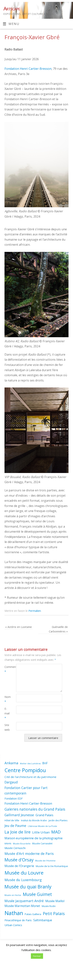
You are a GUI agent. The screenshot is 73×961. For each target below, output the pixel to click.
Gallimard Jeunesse (19, 815)
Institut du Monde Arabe (34, 820)
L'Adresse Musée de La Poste (42, 826)
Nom (7, 699)
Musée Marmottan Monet (22, 906)
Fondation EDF (13, 798)
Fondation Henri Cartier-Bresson (27, 69)
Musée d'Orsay (19, 860)
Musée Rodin (49, 906)
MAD (56, 832)
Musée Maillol (54, 901)
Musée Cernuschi (14, 848)
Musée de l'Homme (45, 860)
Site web (7, 727)
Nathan (13, 913)
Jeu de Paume (15, 825)
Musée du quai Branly (27, 886)
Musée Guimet (37, 894)
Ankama (11, 763)
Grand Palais (44, 815)
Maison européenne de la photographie (33, 838)
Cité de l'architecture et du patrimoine (30, 777)
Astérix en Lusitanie (18, 627)
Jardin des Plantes (57, 820)
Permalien (34, 611)
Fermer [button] (37, 956)
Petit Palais (54, 913)
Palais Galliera (33, 914)
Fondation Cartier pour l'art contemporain (26, 790)
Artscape (12, 8)
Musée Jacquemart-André (24, 901)
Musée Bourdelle (22, 843)
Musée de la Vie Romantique (52, 866)
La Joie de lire (17, 832)
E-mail (7, 713)
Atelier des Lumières (30, 763)
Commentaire (7, 669)
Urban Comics (13, 925)
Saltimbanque (42, 920)
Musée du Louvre (23, 872)
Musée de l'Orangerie (19, 866)
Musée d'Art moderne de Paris (29, 853)
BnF (45, 763)
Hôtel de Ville (11, 820)
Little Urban (41, 832)
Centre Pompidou (25, 770)
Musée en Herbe (12, 895)
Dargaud (11, 782)
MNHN (7, 843)
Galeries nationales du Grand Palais (34, 809)
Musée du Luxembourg (23, 880)
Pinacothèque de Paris (18, 920)
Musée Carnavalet (42, 843)
